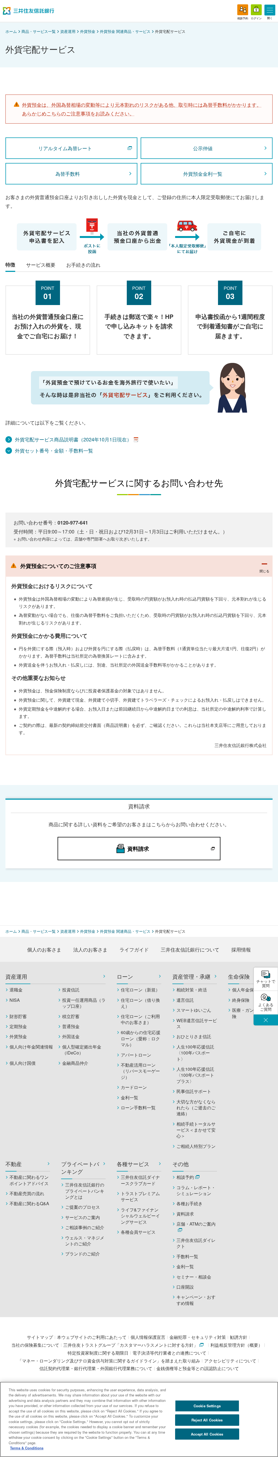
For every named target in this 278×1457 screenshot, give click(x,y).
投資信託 (71, 990)
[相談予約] (242, 9)
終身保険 (240, 1000)
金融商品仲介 (75, 1063)
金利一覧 (129, 1098)
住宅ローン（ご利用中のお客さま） (140, 1019)
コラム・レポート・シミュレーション (196, 1191)
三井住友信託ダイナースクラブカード (140, 1180)
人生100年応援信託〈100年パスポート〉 (195, 1053)
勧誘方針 (238, 1337)
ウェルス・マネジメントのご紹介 (84, 1241)
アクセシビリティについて (230, 1361)
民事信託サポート (193, 1091)
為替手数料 (67, 173)
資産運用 (67, 31)
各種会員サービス (138, 1232)
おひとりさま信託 (193, 1037)
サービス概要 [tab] (40, 265)
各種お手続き (189, 1204)
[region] (139, 1419)
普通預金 (71, 1026)
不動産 (13, 1164)
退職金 (16, 990)
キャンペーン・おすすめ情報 (196, 1300)
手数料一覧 (187, 1257)
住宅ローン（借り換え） (140, 1003)
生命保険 (239, 976)
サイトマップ (40, 1337)
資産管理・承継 (191, 976)
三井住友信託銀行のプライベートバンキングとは (84, 1191)
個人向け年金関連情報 (31, 1047)
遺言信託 (185, 1000)
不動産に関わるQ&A (29, 1204)
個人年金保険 (245, 990)
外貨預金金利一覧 (202, 173)
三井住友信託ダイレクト (196, 1243)
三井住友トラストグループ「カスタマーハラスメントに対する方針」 (130, 1345)
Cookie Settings (207, 1405)
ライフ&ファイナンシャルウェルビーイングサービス (140, 1216)
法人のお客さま (90, 949)
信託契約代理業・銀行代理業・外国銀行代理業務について (95, 1368)
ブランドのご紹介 (82, 1254)
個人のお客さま (44, 949)
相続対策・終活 (191, 990)
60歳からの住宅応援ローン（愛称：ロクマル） (140, 1038)
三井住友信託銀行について (190, 949)
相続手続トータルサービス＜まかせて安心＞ (196, 1130)
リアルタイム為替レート (65, 148)
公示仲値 (203, 148)
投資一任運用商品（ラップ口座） (84, 1003)
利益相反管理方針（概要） (236, 1345)
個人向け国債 (23, 1063)
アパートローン (136, 1055)
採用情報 (241, 949)
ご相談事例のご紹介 (84, 1227)
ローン (125, 976)
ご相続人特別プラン (196, 1146)
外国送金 (71, 1037)
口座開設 (185, 1287)
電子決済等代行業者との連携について (169, 1353)
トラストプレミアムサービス (140, 1196)
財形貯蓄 (18, 1016)
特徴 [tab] (10, 265)
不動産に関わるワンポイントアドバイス (29, 1180)
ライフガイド (134, 949)
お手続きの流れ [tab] (83, 265)
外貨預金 (87, 31)
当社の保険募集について (35, 1345)
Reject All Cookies (207, 1420)
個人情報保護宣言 (148, 1337)
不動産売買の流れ (27, 1194)
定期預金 (18, 1026)
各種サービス (133, 1164)
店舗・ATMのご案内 (196, 1224)
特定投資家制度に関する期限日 (98, 1353)
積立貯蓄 (71, 1016)
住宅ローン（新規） (140, 990)
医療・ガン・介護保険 (251, 1013)
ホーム (11, 31)
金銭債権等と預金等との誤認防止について (197, 1368)
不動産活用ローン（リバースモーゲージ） (140, 1071)
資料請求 (185, 1214)
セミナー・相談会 (193, 1277)
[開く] (269, 10)
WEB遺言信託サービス (196, 1023)
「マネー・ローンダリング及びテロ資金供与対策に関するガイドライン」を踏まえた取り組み (109, 1361)
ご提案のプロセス (82, 1207)
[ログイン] (256, 9)
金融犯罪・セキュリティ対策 (197, 1337)
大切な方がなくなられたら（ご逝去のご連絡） (196, 1108)
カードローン (134, 1087)
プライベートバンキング (80, 1167)
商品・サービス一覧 (38, 31)
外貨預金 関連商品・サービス (125, 31)
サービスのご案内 (82, 1217)
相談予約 (185, 1177)
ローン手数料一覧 (138, 1108)
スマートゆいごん (193, 1010)
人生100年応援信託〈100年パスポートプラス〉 (195, 1075)
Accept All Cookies (207, 1434)
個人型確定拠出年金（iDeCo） (81, 1050)
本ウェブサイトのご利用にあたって (92, 1337)
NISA (15, 1000)
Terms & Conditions (26, 1447)
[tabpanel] (139, 363)
